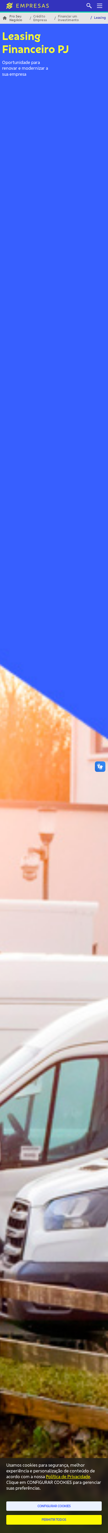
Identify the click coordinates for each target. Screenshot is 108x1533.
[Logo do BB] (26, 6)
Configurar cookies (54, 1506)
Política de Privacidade (68, 1476)
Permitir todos (54, 1519)
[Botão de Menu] (99, 6)
